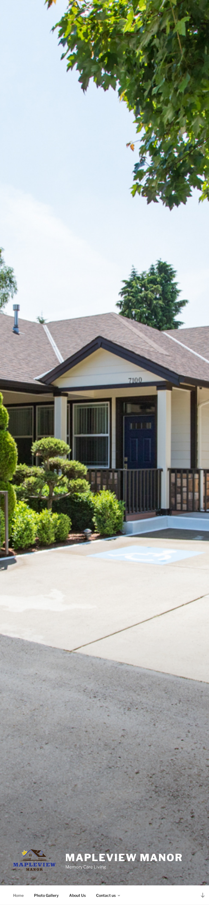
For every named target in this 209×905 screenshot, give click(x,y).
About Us (77, 895)
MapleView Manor (124, 858)
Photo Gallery (46, 895)
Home (18, 895)
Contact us (106, 895)
